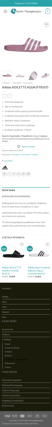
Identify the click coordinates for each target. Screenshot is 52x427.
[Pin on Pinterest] (23, 174)
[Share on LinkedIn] (28, 174)
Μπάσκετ (8, 355)
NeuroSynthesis (31, 423)
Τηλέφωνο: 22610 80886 (26, 3)
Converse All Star (12, 348)
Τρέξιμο (8, 367)
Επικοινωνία (8, 405)
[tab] (26, 190)
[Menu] (5, 11)
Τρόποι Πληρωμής (11, 390)
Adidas (10, 161)
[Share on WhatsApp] (4, 174)
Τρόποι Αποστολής (11, 395)
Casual (7, 344)
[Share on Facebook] (9, 174)
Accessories (7, 329)
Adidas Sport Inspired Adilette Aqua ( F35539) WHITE (39, 270)
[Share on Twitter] (14, 174)
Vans (4, 317)
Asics (4, 301)
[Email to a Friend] (19, 174)
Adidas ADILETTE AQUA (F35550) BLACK (11, 270)
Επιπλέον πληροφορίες (16, 196)
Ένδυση (6, 334)
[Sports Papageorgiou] (26, 11)
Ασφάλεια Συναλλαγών (12, 400)
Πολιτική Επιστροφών (12, 385)
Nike (4, 306)
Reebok (5, 312)
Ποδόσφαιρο (10, 363)
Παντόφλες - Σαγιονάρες (23, 83)
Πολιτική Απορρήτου (11, 380)
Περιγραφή (8, 190)
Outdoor (8, 352)
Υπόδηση (6, 83)
